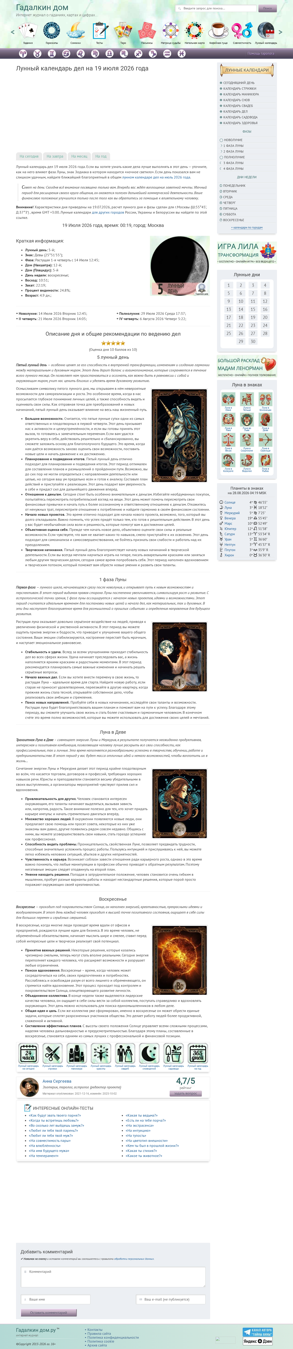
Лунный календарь (266, 43)
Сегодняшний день (239, 83)
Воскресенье (233, 220)
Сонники (76, 43)
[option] (28, 35)
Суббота (229, 214)
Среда (228, 197)
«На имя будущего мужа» (49, 1150)
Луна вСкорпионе (247, 449)
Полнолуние (234, 157)
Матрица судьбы (171, 43)
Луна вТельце (247, 409)
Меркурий (232, 513)
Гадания (28, 43)
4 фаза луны (233, 169)
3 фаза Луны (233, 163)
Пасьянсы (147, 43)
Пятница (230, 208)
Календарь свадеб (238, 106)
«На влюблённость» (45, 1145)
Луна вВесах (228, 449)
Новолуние (233, 140)
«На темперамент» (44, 1155)
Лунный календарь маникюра (76, 1067)
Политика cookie (100, 1341)
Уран (228, 539)
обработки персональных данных (134, 1258)
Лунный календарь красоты (101, 1067)
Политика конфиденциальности (113, 1337)
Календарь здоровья (240, 123)
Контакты (95, 1329)
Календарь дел (235, 111)
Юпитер (230, 529)
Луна (228, 507)
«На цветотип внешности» (147, 1140)
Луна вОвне (228, 409)
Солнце (230, 502)
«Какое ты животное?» (144, 1155)
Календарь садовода (240, 117)
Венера (230, 518)
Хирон (229, 555)
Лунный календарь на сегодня (28, 1067)
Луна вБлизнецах (265, 409)
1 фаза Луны (233, 146)
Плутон (230, 550)
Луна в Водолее (247, 470)
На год (100, 156)
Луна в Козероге (228, 470)
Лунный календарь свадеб (125, 1067)
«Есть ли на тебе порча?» (146, 1120)
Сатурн (230, 534)
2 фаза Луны (233, 151)
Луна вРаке (228, 429)
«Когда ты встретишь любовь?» (54, 1120)
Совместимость (242, 43)
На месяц (79, 156)
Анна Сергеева (57, 1081)
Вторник (230, 191)
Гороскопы (52, 43)
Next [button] (280, 30)
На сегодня (29, 156)
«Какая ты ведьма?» (142, 1115)
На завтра (55, 156)
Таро (123, 43)
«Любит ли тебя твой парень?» (53, 1130)
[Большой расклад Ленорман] (247, 366)
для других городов (108, 212)
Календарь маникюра (241, 94)
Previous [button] (12, 30)
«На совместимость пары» (50, 1140)
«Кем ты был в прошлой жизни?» (152, 1145)
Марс (228, 523)
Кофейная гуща (218, 43)
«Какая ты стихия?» (141, 1150)
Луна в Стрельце (265, 449)
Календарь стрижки (239, 88)
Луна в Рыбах (265, 470)
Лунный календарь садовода (173, 1067)
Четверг (229, 203)
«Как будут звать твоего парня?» (55, 1115)
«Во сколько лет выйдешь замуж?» (56, 1125)
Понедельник (234, 186)
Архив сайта (97, 1345)
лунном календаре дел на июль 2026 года (156, 177)
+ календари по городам (247, 227)
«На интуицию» (138, 1130)
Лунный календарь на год (197, 1067)
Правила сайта (99, 1333)
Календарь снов (236, 100)
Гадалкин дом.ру (36, 1330)
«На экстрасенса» (140, 1125)
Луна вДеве (265, 429)
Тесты (99, 43)
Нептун (230, 544)
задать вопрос (185, 1093)
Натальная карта (195, 43)
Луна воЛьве (247, 429)
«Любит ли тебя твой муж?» (51, 1135)
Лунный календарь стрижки (52, 1067)
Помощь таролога (261, 53)
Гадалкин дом (42, 7)
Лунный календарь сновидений (149, 1067)
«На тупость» (136, 1135)
